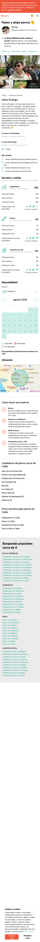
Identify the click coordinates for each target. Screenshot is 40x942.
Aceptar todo (11, 937)
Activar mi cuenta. (14, 10)
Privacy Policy (28, 931)
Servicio (4, 287)
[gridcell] (30, 310)
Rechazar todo (27, 936)
